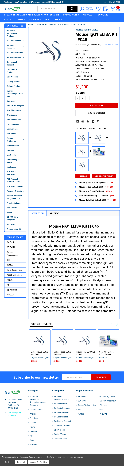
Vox (8, 285)
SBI (8, 260)
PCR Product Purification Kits (13, 180)
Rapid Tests (12, 208)
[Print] (88, 121)
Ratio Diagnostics (14, 270)
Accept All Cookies (38, 462)
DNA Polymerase (14, 119)
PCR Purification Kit (15, 186)
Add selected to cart (104, 176)
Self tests (11, 224)
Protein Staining (13, 203)
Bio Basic (11, 242)
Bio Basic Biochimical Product (12, 33)
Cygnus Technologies (12, 253)
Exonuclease (12, 129)
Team (57, 19)
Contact (8, 19)
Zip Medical (12, 290)
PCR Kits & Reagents (11, 173)
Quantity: (80, 93)
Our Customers (71, 15)
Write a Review (111, 44)
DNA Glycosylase (14, 110)
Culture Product (13, 86)
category (34, 19)
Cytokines (11, 101)
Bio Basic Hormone (11, 46)
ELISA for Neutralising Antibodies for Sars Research (31, 15)
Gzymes (10, 150)
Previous (112, 324)
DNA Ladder (12, 115)
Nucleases (11, 167)
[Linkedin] (93, 121)
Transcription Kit (14, 229)
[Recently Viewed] (107, 9)
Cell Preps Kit (12, 77)
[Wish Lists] (99, 9)
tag (47, 19)
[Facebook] (77, 121)
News (20, 19)
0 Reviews (54, 213)
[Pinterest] (98, 121)
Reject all (21, 462)
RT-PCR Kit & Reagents (12, 218)
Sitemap (33, 444)
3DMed (10, 265)
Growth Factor (13, 146)
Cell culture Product (12, 70)
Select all (82, 176)
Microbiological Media (13, 161)
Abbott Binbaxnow (14, 275)
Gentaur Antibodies (11, 139)
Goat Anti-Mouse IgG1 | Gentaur (106, 353)
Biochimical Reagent (12, 63)
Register (89, 10)
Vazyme (10, 280)
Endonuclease (13, 124)
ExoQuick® (11, 134)
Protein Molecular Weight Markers (14, 197)
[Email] (83, 121)
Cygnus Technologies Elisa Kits (15, 93)
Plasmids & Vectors (15, 191)
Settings (8, 462)
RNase (9, 212)
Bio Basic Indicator (15, 53)
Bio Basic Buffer (14, 41)
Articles (87, 15)
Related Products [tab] (41, 324)
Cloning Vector (13, 81)
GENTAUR (11, 247)
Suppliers (103, 15)
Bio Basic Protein (14, 57)
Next (116, 324)
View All (10, 295)
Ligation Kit (11, 155)
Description (37, 213)
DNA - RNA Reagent (15, 106)
